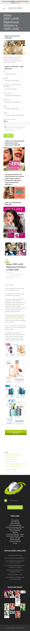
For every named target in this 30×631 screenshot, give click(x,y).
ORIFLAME (15, 532)
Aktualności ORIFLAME (15, 541)
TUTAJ (17, 2)
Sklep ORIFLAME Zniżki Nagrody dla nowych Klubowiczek (15, 561)
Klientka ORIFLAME (15, 523)
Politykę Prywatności (9, 130)
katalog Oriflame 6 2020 (12, 454)
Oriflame (11, 272)
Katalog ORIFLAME (15, 539)
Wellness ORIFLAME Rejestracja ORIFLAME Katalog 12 (15, 570)
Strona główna (15, 520)
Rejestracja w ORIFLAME (15, 529)
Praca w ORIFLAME (15, 530)
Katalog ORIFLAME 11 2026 (15, 574)
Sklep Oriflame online (16, 466)
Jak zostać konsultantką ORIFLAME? (15, 527)
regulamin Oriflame (14, 128)
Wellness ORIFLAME (15, 537)
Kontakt (15, 543)
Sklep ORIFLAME (15, 521)
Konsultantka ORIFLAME (15, 525)
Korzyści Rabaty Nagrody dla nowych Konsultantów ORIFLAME (15, 566)
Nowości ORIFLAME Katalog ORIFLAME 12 (15, 558)
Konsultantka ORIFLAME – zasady (15, 536)
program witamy (15, 464)
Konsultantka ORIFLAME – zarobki (15, 534)
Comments (10, 278)
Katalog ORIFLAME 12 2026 (15, 555)
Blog (10, 274)
